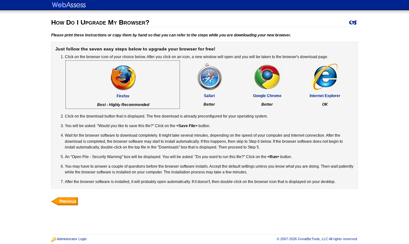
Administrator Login (72, 239)
